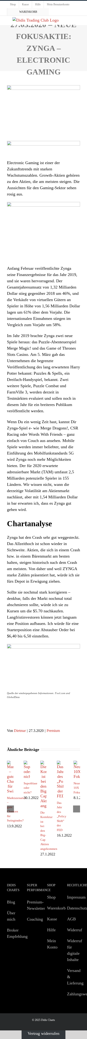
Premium (53, 731)
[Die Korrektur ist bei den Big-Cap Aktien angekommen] (43, 763)
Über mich (11, 916)
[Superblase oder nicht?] (27, 763)
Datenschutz (72, 908)
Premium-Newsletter (32, 905)
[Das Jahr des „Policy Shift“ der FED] (60, 763)
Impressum (72, 897)
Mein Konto (52, 943)
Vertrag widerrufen (43, 1033)
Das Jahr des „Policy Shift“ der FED (61, 816)
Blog (11, 902)
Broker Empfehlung (12, 933)
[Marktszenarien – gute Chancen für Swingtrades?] (10, 763)
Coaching (32, 919)
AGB (71, 919)
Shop (51, 897)
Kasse (52, 919)
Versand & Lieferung (72, 976)
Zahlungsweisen (72, 994)
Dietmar (20, 731)
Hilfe (51, 930)
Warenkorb (52, 908)
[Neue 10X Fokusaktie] (77, 763)
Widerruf (72, 930)
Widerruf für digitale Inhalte (72, 950)
